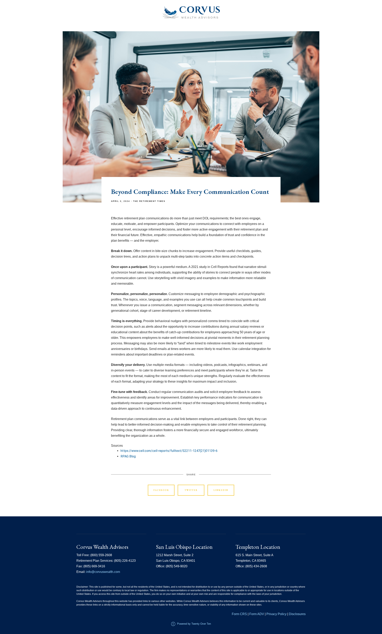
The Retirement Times (149, 201)
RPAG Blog (128, 456)
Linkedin (220, 490)
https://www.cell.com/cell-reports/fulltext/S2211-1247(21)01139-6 (169, 451)
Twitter (191, 490)
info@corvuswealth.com (103, 571)
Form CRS (239, 614)
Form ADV (256, 614)
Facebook (161, 490)
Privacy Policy (276, 614)
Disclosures (297, 614)
